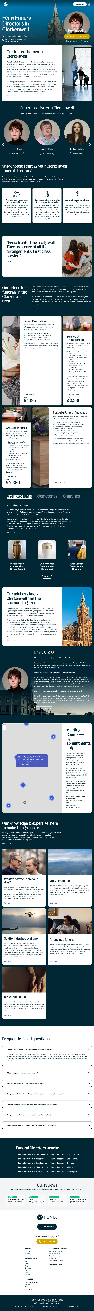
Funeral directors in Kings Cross (32, 1159)
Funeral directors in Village (61, 1167)
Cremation (52, 1258)
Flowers (27, 1285)
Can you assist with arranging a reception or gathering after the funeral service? (36, 1115)
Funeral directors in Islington (30, 1167)
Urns (26, 1287)
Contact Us (80, 4)
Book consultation (44, 708)
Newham (28, 1268)
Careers (27, 1251)
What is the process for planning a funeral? (22, 1073)
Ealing (27, 1270)
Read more (11, 96)
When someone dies (56, 1251)
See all (47, 576)
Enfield (27, 1272)
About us (28, 1248)
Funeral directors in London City (63, 1159)
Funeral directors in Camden (61, 1163)
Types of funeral (54, 1254)
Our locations (31, 1258)
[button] (23, 785)
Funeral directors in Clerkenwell (32, 1154)
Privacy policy (76, 1306)
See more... (28, 1275)
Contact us (28, 1254)
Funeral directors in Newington (63, 1171)
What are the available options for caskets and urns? (26, 1083)
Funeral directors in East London (32, 1163)
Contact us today (76, 36)
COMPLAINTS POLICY (51, 1306)
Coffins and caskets (31, 1282)
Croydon (28, 1266)
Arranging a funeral (58, 1248)
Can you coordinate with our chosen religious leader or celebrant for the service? (36, 1094)
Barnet (27, 1264)
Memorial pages (55, 1265)
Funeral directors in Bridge (30, 1171)
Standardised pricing (56, 1260)
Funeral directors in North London (64, 1154)
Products (29, 1279)
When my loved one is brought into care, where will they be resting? (31, 1125)
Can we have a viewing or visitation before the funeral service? (29, 1049)
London (27, 1261)
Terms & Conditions (24, 1306)
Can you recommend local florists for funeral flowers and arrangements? (33, 1104)
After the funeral (54, 1256)
